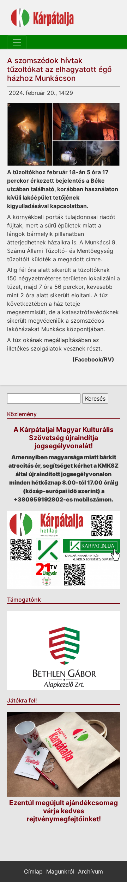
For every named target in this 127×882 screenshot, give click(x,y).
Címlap (33, 871)
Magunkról (60, 871)
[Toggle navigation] (17, 42)
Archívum (90, 871)
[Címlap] (42, 17)
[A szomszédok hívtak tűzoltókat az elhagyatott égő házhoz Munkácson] (63, 134)
